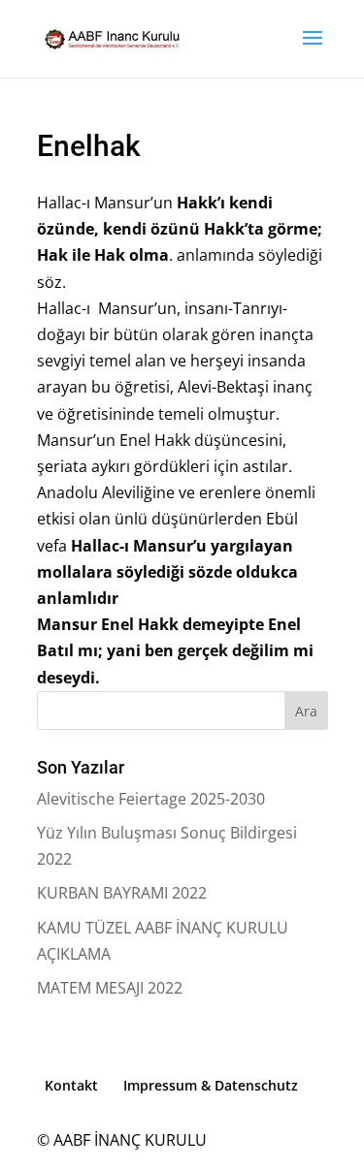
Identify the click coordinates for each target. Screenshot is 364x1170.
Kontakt (71, 1085)
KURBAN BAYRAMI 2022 (122, 892)
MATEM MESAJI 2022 (109, 987)
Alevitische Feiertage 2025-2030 (151, 798)
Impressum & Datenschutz (210, 1085)
